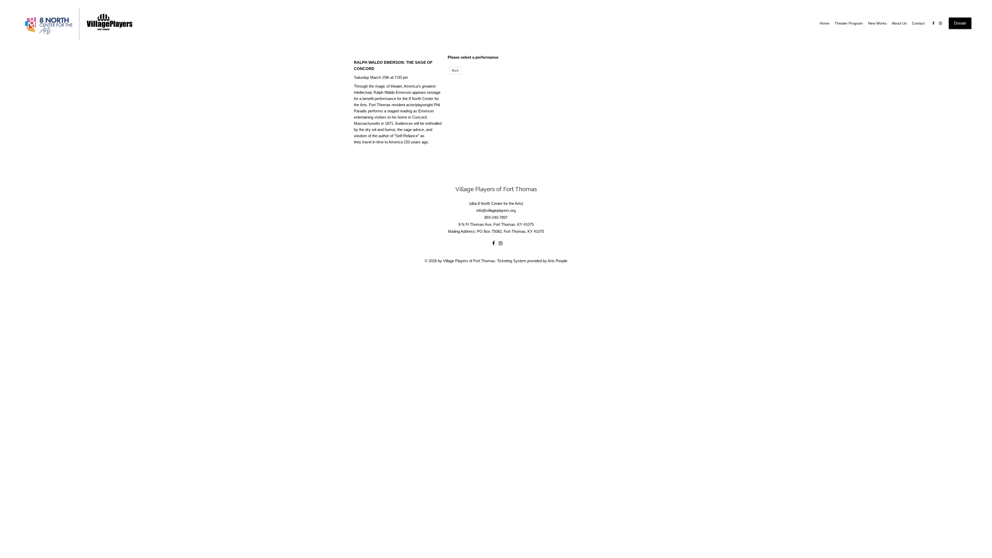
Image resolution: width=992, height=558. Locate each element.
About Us (899, 23)
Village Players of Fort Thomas (496, 189)
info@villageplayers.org (496, 210)
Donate (960, 23)
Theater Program (849, 23)
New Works (877, 23)
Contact (918, 23)
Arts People (557, 261)
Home (825, 23)
